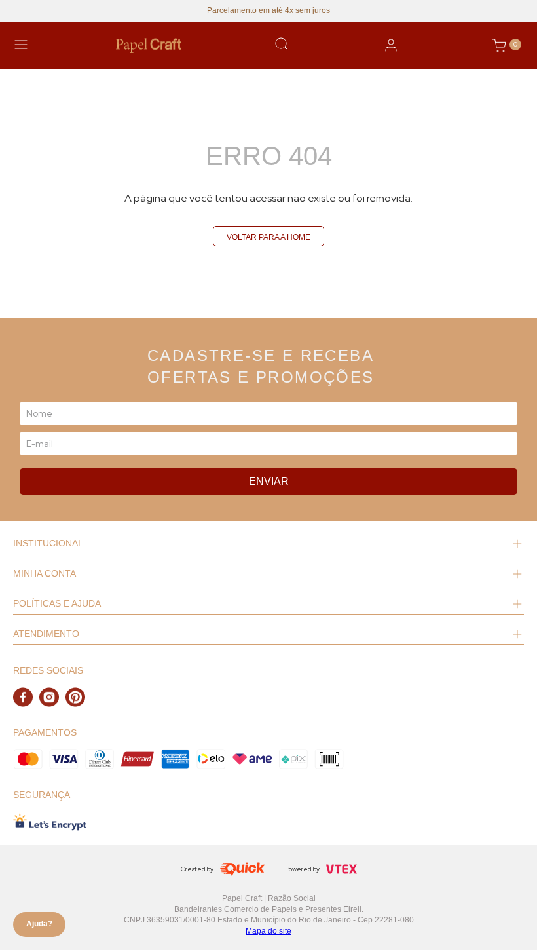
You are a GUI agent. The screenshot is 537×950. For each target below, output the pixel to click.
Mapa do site (268, 931)
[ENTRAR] (391, 45)
